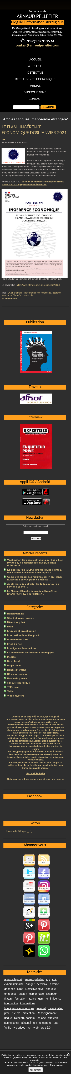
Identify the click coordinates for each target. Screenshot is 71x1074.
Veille (10, 691)
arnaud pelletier (34, 979)
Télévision (13, 687)
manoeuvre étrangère (12, 295)
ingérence (57, 293)
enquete (51, 988)
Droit (10, 626)
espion (23, 993)
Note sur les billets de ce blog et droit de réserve (35, 779)
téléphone (45, 1022)
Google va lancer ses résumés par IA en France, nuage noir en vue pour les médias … (35, 578)
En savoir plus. (57, 1065)
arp (48, 979)
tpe (35, 1022)
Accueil (35, 59)
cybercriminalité (14, 984)
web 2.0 (45, 1027)
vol (29, 1027)
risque (8, 1017)
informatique (27, 1003)
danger (30, 984)
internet (41, 1008)
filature (8, 998)
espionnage (36, 993)
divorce (54, 984)
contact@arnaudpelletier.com (37, 45)
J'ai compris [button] (36, 1069)
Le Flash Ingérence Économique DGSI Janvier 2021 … (34, 133)
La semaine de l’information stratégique (30, 652)
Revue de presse (17, 678)
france (32, 998)
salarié (42, 1017)
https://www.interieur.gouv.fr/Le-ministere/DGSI (38, 285)
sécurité (26, 1022)
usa (56, 1022)
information (11, 1003)
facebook (51, 993)
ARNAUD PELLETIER (37, 16)
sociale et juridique (18, 682)
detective (42, 984)
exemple (18, 293)
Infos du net (14, 643)
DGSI (10, 293)
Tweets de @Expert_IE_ (19, 831)
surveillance (11, 1022)
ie (47, 998)
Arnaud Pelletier (35, 773)
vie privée (19, 1027)
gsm (40, 998)
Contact (35, 98)
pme (7, 1013)
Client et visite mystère (20, 618)
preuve (16, 1013)
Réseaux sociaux (17, 674)
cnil (54, 979)
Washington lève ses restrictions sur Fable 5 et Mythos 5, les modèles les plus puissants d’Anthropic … (35, 563)
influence (55, 998)
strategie (53, 1017)
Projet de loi (14, 665)
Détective (35, 72)
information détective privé (23, 635)
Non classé (13, 661)
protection (29, 1013)
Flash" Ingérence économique (37, 293)
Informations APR (17, 639)
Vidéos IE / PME (35, 92)
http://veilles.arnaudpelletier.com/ (43, 765)
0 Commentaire (9, 298)
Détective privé (16, 622)
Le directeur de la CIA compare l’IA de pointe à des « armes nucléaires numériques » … (34, 571)
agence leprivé (13, 979)
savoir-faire (28, 295)
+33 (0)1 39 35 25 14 (39, 41)
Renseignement (16, 669)
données (9, 988)
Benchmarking (15, 613)
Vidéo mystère (15, 695)
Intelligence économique (35, 79)
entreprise (10, 993)
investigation (55, 1008)
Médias (35, 85)
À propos (35, 66)
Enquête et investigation (21, 631)
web (36, 1027)
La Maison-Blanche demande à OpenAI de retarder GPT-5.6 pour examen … (32, 592)
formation (20, 998)
